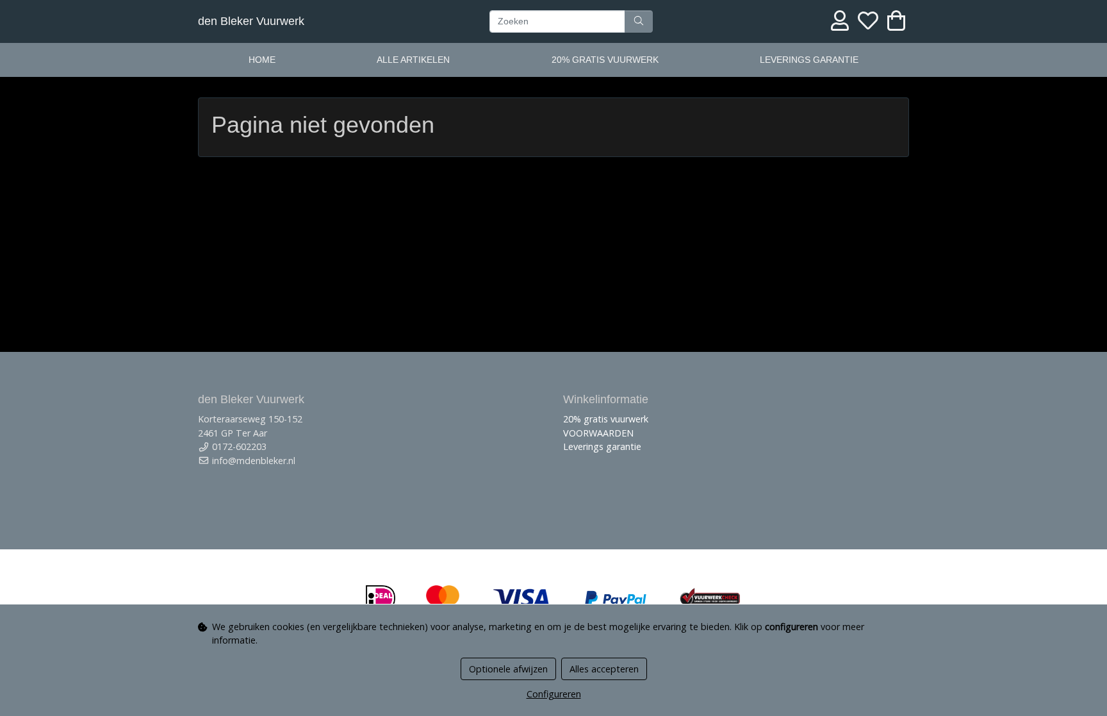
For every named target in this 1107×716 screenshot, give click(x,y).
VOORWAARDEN (598, 433)
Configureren (554, 694)
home (262, 59)
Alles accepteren (604, 669)
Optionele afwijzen (508, 669)
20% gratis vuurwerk (605, 59)
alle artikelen (413, 59)
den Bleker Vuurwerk (251, 21)
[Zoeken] (639, 21)
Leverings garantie (809, 59)
